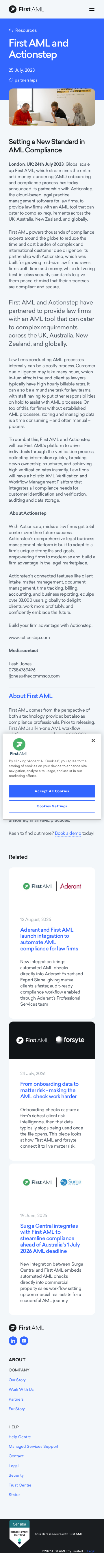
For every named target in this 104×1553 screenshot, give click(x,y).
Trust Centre (20, 1485)
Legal (13, 1465)
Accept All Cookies (52, 791)
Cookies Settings (52, 806)
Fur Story (17, 1408)
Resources (26, 30)
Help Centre (20, 1436)
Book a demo (68, 833)
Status (15, 1494)
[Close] (93, 740)
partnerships (26, 80)
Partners (16, 1399)
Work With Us (21, 1389)
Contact (16, 1455)
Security (16, 1475)
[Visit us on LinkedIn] (13, 1340)
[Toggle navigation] (91, 9)
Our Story (17, 1379)
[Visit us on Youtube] (24, 1340)
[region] (52, 776)
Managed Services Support (33, 1446)
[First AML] (27, 9)
